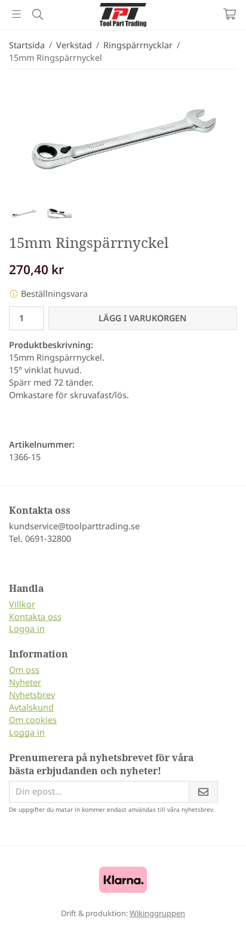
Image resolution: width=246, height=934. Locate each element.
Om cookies (33, 719)
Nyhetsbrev (32, 694)
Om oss (24, 669)
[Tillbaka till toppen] (211, 908)
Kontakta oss (35, 616)
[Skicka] (203, 792)
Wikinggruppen (157, 913)
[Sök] (37, 14)
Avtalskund (31, 707)
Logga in (27, 628)
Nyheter (25, 682)
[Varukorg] (229, 14)
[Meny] (16, 14)
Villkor (22, 604)
